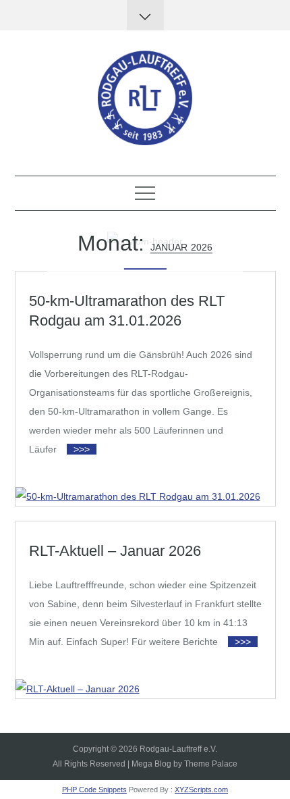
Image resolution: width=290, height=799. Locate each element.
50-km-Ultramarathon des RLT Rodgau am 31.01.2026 (127, 310)
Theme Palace (210, 764)
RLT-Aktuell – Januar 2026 (115, 550)
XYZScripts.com (201, 789)
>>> (82, 449)
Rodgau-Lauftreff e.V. (178, 749)
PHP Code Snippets (94, 789)
